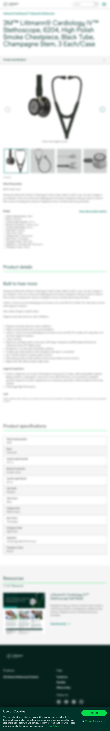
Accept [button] (94, 713)
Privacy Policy (52, 726)
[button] (93, 721)
